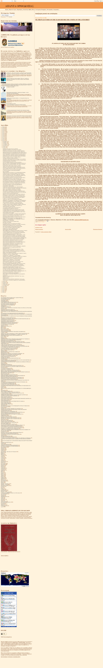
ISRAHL (2, 473)
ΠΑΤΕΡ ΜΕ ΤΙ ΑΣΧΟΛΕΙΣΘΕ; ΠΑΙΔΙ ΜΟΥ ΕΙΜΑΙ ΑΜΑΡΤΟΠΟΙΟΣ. (14, 167)
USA (2, 500)
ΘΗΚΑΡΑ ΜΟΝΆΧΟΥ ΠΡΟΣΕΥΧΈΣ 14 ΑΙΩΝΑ (9, 351)
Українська (3, 504)
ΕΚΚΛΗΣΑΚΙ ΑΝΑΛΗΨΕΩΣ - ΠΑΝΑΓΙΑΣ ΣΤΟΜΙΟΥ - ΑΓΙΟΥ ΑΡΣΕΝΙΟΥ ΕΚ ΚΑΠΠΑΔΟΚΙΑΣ (18, 93)
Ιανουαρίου (5, 285)
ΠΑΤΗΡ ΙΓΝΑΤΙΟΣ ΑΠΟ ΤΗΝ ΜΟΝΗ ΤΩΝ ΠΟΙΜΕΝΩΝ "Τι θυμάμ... (14, 235)
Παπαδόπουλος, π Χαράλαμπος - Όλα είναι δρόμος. (11, 255)
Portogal (2, 489)
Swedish (2, 495)
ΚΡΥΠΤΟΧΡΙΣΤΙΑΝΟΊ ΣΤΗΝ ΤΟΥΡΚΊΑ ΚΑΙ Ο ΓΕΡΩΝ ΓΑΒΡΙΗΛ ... (14, 197)
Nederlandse (3, 480)
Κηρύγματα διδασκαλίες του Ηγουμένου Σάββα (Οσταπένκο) (12, 366)
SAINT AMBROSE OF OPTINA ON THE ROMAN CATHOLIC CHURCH (15, 230)
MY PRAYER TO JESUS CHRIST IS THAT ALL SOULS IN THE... (14, 195)
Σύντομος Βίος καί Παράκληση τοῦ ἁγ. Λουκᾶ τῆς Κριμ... (12, 225)
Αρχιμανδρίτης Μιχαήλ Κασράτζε (7, 321)
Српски (2, 503)
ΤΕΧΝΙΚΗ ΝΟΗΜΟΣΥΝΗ (5, 436)
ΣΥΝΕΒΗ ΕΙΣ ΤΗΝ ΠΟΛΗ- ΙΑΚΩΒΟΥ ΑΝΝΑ (10, 254)
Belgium (2, 452)
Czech (2, 459)
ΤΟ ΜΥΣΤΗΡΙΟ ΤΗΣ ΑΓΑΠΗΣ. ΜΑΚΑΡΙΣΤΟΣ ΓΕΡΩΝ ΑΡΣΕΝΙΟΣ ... (14, 280)
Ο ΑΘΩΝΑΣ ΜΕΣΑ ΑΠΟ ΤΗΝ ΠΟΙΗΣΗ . (9, 161)
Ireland (2, 472)
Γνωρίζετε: (3, 332)
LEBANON (3, 478)
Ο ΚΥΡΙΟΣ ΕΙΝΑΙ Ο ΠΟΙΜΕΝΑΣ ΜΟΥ (8, 382)
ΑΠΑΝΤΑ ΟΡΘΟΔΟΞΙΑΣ (19, 6)
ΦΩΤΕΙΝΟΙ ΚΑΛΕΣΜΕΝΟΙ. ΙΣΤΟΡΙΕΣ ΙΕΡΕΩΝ (9, 446)
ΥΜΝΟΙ (2, 443)
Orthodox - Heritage (41, 221)
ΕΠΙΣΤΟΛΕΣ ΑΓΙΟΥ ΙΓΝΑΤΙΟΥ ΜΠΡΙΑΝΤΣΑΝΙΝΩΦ (10, 339)
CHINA (2, 457)
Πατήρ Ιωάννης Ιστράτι (5, 399)
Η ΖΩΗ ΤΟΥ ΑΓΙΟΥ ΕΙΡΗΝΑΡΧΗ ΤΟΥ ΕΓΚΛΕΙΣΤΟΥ (10, 344)
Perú (2, 487)
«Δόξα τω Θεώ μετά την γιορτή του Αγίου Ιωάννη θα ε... (12, 166)
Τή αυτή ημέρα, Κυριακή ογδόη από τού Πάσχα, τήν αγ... (12, 266)
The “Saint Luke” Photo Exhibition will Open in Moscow (12, 269)
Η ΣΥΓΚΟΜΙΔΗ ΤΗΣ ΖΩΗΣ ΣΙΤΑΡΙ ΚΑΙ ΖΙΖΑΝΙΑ (9, 347)
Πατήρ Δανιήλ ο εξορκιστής (6, 397)
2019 (3, 134)
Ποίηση (2, 407)
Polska (2, 488)
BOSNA (2, 453)
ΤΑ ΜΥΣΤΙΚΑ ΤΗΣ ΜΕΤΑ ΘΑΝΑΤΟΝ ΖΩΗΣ (8, 433)
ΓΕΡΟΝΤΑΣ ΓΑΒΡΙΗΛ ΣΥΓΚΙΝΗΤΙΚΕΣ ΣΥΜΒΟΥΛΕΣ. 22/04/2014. (14, 174)
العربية (2, 506)
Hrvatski (2, 469)
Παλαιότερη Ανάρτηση (97, 229)
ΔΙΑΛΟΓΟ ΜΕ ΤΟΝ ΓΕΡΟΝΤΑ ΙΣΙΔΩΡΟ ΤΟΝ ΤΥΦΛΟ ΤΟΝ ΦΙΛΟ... (14, 164)
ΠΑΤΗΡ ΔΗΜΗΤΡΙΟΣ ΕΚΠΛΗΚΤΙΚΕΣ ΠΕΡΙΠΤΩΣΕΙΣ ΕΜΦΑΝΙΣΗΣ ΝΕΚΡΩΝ (15, 398)
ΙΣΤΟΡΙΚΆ (3, 359)
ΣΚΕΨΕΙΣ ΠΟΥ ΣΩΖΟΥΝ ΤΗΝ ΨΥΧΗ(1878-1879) (10, 417)
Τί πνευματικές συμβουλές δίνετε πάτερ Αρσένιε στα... (12, 207)
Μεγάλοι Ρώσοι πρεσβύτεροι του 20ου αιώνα (9, 370)
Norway (2, 482)
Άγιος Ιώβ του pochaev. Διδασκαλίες (8, 304)
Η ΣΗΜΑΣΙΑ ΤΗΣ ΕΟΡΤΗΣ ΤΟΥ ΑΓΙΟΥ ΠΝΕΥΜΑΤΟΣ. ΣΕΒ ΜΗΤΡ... (14, 246)
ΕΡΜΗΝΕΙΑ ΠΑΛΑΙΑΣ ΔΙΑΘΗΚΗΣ (7, 340)
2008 (3, 292)
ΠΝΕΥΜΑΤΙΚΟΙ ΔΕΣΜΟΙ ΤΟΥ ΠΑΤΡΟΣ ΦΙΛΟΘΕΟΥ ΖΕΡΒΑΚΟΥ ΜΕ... (15, 237)
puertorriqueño (4, 490)
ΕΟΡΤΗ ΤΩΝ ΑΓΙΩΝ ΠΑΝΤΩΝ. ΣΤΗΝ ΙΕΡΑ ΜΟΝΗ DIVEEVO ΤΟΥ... (14, 175)
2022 (3, 131)
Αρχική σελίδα (68, 229)
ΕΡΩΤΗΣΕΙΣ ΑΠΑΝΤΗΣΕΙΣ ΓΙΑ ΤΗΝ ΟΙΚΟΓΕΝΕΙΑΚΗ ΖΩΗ (12, 341)
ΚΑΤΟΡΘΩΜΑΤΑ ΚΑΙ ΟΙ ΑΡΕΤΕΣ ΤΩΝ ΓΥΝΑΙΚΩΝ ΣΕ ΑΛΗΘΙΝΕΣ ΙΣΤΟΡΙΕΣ (15, 361)
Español (2, 465)
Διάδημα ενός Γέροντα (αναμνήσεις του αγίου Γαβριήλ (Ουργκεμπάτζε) (14, 333)
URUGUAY (3, 499)
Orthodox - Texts (4, 484)
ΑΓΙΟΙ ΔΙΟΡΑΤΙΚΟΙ (4, 301)
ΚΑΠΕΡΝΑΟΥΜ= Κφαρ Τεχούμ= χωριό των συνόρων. (12, 165)
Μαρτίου (4, 283)
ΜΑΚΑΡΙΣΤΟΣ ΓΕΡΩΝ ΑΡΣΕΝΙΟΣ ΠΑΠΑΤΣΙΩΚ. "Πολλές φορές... (14, 279)
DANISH (2, 460)
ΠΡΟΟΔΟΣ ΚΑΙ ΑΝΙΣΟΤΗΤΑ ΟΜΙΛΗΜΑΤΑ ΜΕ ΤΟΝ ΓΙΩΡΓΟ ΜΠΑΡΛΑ (15, 152)
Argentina (3, 448)
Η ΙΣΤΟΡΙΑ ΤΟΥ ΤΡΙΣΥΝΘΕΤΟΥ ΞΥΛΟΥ (8, 103)
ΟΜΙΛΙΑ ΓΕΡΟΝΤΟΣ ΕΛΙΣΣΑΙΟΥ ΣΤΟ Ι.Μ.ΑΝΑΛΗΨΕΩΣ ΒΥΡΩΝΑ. (14, 172)
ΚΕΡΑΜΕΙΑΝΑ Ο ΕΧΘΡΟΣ (6, 364)
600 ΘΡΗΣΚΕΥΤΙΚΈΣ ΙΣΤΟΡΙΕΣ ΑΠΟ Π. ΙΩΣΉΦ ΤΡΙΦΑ (11, 297)
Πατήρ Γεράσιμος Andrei (5, 396)
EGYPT (2, 462)
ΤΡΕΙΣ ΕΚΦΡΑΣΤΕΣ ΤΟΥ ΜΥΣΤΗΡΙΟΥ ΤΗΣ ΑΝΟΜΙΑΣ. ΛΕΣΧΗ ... (14, 179)
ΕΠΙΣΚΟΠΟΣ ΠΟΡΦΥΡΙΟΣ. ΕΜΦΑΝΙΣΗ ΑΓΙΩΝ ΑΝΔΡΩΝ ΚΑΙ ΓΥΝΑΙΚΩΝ (14, 338)
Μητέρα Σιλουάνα (4, 373)
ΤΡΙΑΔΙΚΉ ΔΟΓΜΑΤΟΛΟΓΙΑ (6, 442)
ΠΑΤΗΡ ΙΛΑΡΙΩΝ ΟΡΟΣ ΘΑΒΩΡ (8, 212)
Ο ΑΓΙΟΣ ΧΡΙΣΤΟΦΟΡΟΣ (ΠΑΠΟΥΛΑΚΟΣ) (9, 379)
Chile (2, 456)
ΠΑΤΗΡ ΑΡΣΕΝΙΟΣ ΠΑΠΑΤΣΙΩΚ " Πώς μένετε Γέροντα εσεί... (13, 261)
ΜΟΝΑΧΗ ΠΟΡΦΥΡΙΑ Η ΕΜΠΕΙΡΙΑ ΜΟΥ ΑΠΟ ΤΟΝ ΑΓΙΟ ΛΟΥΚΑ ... (14, 263)
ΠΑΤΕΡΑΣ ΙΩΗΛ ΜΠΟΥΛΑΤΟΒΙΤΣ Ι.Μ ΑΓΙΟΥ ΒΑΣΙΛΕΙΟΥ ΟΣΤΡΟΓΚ (13, 394)
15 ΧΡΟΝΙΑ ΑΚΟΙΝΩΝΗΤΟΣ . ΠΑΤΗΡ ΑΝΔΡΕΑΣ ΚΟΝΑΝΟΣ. (13, 264)
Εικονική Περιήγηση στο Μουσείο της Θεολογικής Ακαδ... (12, 176)
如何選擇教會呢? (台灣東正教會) (8, 220)
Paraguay (3, 486)
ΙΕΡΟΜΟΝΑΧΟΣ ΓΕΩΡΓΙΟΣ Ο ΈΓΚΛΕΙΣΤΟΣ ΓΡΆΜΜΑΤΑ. (11, 353)
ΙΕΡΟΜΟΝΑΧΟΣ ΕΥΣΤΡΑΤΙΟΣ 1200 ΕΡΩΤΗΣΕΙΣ (10, 354)
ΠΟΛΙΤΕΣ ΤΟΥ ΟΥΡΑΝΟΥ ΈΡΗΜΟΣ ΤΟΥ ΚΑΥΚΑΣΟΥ (11, 408)
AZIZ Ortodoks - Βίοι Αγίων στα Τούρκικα (8, 451)
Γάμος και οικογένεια (5, 330)
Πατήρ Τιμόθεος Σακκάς (5, 403)
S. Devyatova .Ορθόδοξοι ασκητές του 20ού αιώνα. (10, 492)
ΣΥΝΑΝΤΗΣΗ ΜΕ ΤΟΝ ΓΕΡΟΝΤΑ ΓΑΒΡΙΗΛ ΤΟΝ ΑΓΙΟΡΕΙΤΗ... (13, 173)
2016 (3, 138)
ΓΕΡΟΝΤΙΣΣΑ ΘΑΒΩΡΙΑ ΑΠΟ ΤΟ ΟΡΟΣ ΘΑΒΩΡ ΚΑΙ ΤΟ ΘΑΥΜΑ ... (14, 201)
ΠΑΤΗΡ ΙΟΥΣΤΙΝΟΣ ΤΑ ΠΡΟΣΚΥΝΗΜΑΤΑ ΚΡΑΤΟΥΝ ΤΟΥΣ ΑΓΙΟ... (14, 251)
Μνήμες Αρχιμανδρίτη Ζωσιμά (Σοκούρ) (8, 374)
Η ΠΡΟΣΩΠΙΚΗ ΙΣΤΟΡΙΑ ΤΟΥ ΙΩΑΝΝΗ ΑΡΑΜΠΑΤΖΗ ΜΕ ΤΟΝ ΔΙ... (14, 211)
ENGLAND (3, 464)
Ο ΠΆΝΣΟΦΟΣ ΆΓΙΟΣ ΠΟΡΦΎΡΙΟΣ (7, 383)
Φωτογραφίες (3, 447)
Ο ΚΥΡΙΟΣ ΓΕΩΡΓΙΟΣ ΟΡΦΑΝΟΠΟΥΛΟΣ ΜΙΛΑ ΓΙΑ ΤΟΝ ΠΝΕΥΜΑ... (14, 192)
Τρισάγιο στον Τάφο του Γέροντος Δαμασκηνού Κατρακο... (12, 199)
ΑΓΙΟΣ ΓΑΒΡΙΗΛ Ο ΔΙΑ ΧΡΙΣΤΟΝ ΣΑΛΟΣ (8, 302)
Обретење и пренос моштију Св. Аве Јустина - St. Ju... (12, 215)
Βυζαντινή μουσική (4, 329)
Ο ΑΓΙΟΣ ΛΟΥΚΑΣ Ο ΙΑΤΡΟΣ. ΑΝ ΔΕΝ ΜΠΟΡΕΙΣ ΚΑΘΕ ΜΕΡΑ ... (14, 238)
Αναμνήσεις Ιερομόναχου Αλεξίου (7, 309)
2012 (3, 287)
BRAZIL (2, 454)
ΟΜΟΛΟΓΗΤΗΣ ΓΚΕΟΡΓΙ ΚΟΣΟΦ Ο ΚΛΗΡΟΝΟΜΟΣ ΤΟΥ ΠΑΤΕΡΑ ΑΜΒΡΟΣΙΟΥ (16, 388)
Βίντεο (2, 327)
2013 (3, 286)
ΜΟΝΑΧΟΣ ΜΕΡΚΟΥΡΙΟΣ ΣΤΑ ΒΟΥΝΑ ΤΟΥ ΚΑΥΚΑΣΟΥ (11, 377)
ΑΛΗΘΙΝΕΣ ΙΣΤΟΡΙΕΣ (5, 306)
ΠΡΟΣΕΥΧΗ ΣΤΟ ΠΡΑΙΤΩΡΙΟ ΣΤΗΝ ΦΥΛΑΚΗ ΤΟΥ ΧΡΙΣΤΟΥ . (13, 214)
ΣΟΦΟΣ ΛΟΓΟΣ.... (6, 278)
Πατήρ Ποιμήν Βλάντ (5, 402)
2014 (3, 140)
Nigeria (2, 481)
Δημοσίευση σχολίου (38, 227)
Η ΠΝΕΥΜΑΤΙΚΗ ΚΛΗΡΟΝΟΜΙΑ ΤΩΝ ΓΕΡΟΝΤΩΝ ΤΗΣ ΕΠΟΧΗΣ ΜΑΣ (14, 346)
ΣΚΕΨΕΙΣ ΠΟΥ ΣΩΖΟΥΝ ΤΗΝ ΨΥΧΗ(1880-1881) (10, 418)
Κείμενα (2, 362)
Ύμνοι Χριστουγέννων (5, 444)
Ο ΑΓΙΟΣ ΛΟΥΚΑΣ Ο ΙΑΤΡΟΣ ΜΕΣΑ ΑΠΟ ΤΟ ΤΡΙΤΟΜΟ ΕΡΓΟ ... (14, 265)
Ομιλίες (2, 387)
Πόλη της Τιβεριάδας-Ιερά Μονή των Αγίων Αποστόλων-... (12, 162)
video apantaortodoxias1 (5, 502)
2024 (3, 129)
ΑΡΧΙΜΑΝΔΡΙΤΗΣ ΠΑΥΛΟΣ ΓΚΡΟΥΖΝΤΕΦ (9, 322)
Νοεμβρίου (5, 142)
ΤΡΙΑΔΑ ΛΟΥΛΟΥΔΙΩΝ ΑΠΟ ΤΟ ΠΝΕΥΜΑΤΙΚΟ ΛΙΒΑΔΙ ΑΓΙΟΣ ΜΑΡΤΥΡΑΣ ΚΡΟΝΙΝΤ (16, 440)
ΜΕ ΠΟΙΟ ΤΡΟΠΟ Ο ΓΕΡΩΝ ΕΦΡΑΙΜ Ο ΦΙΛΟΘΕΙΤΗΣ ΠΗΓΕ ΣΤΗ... (14, 163)
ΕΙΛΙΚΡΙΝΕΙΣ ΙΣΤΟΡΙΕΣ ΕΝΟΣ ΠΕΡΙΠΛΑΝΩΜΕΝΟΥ (10, 335)
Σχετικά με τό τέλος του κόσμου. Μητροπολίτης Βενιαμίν (11, 432)
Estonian (2, 466)
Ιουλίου (4, 146)
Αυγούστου (5, 145)
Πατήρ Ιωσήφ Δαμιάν (5, 400)
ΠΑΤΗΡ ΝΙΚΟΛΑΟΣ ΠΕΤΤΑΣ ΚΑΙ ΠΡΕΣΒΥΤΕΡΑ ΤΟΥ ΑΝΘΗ (12, 401)
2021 (3, 132)
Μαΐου (4, 281)
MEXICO (2, 479)
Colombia (3, 458)
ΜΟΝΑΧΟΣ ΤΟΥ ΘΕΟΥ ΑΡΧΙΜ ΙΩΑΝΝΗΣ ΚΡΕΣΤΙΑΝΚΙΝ (11, 378)
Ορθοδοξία (3, 390)
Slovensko (3, 494)
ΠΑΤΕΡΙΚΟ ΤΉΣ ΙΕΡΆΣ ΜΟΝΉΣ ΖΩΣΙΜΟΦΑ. (9, 395)
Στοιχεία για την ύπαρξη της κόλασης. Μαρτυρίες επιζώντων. (12, 425)
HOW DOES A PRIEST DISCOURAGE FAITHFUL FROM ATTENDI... (14, 160)
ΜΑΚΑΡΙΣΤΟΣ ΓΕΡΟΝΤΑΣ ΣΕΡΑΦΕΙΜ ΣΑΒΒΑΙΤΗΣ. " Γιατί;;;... (13, 249)
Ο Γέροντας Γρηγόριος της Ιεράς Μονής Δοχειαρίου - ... (12, 170)
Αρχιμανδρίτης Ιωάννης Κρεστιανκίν (7, 320)
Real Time (8, 626)
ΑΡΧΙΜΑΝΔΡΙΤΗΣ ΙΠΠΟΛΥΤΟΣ (7, 319)
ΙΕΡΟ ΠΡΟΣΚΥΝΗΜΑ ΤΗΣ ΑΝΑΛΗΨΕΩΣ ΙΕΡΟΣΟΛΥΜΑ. (12, 226)
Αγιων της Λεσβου (6, 171)
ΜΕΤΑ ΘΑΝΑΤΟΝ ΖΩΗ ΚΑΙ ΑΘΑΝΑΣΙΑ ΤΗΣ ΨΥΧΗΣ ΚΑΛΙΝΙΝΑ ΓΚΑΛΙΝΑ (14, 371)
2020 (3, 133)
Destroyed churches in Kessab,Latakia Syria (10, 193)
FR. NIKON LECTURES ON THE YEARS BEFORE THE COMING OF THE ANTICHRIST (62, 20)
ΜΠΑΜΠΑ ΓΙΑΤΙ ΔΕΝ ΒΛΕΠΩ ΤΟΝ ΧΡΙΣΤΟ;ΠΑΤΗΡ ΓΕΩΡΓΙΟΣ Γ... (14, 150)
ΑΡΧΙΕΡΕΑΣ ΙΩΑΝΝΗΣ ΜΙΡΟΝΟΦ (7, 317)
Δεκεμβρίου (5, 141)
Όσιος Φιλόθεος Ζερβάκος (6, 391)
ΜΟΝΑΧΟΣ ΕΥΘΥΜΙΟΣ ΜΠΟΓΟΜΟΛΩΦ (8, 376)
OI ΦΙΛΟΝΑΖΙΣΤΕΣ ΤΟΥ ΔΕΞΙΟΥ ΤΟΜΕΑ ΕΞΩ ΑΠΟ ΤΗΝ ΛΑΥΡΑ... (14, 182)
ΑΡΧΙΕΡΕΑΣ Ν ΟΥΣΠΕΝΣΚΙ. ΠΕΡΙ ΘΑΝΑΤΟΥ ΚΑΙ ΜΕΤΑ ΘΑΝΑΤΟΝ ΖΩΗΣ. (15, 318)
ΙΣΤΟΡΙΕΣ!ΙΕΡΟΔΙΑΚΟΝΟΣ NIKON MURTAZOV (10, 358)
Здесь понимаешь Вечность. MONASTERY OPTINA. (12, 258)
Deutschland (3, 461)
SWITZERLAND (4, 496)
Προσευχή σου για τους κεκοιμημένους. (8, 411)
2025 (3, 128)
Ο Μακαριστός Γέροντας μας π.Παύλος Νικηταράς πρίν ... (12, 178)
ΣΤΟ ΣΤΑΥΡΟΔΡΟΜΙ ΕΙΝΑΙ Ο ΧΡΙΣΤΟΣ (8, 424)
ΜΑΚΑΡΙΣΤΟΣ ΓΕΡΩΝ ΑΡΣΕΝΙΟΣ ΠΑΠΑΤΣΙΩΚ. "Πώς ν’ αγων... (14, 276)
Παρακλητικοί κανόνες (5, 393)
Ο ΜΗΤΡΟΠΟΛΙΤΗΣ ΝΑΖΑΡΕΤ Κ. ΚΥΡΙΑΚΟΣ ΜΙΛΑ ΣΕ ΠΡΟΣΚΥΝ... (14, 213)
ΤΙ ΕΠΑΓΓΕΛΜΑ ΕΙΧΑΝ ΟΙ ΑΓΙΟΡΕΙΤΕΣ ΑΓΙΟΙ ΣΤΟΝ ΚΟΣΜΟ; (13, 231)
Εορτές (2, 337)
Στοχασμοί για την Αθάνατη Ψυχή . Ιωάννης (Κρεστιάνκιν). (11, 427)
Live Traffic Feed (8, 593)
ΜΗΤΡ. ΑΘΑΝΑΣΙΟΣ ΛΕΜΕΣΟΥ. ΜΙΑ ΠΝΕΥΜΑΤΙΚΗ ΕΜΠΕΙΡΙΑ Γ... (14, 181)
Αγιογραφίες (3, 300)
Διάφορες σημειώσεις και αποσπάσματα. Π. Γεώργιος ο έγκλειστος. (13, 334)
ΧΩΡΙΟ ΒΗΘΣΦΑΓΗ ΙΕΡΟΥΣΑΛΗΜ (9, 206)
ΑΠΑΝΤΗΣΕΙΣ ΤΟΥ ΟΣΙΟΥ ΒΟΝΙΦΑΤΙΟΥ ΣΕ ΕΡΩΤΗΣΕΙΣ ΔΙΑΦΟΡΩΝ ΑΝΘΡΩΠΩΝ (16, 311)
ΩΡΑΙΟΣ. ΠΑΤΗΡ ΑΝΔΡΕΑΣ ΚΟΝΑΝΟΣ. (9, 252)
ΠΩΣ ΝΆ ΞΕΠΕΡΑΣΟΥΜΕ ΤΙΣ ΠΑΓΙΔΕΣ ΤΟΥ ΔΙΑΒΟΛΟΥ (11, 414)
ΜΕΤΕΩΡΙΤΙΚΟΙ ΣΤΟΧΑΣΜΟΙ (6, 372)
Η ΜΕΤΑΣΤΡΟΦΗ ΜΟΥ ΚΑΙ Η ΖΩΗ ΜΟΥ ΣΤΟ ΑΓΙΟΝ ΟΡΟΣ (12, 345)
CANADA (2, 455)
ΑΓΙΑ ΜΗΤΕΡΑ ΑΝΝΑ (5, 299)
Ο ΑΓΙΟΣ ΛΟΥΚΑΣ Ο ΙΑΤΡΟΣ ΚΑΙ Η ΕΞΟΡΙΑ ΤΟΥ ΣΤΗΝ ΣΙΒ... (13, 250)
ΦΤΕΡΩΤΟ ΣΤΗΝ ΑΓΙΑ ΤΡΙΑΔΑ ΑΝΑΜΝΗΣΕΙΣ (9, 445)
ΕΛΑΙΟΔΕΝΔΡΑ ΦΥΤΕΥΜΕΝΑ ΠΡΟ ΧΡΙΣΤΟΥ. (10, 208)
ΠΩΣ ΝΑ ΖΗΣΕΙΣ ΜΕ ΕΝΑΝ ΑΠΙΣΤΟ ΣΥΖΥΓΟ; (9, 413)
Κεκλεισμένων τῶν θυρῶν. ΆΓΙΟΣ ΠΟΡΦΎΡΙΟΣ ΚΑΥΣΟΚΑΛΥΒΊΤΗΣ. (19, 115)
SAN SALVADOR (4, 493)
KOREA (2, 477)
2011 (3, 288)
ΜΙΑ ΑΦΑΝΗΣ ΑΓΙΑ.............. (7, 248)
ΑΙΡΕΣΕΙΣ (3, 305)
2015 (3, 139)
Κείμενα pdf (3, 363)
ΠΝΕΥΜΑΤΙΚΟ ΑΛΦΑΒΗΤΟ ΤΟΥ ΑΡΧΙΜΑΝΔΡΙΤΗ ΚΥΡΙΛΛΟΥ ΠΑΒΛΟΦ (14, 405)
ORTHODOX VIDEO (5, 485)
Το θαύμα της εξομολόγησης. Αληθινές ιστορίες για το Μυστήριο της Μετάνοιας (15, 437)
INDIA (2, 470)
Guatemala (3, 468)
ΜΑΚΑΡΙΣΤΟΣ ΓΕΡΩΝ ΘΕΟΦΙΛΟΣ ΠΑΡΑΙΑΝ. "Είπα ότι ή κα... (13, 267)
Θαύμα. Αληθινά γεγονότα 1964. (7, 349)
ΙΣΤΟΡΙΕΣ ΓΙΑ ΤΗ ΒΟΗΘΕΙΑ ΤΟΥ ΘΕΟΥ (8, 355)
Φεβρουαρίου (5, 284)
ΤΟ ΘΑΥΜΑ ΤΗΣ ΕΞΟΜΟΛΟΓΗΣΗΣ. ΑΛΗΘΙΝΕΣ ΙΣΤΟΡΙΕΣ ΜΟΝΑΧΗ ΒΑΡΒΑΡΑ (16, 438)
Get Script (4, 626)
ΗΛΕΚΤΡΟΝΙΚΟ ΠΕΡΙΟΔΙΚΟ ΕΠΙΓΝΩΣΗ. (10, 229)
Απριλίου (4, 282)
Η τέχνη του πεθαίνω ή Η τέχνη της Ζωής (8, 348)
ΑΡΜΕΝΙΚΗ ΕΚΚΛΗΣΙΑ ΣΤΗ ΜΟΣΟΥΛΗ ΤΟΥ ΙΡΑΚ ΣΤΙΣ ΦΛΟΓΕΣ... (14, 224)
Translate (10, 16)
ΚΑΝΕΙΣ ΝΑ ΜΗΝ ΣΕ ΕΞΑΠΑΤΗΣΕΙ (7, 360)
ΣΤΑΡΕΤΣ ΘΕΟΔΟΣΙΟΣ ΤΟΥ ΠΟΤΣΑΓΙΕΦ (8, 422)
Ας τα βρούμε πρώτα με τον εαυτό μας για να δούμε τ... (12, 223)
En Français (3, 463)
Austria (2, 450)
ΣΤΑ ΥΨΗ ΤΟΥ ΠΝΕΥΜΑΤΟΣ (6, 420)
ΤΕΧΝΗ (2, 435)
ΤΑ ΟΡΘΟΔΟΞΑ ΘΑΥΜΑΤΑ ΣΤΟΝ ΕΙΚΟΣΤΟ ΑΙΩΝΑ (10, 434)
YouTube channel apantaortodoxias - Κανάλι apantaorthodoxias (16, 22)
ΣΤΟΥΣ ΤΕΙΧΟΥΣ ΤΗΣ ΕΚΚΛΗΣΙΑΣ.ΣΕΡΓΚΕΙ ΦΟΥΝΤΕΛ (11, 426)
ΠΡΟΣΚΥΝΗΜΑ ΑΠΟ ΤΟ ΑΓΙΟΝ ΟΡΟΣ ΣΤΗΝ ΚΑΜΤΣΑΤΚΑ (12, 412)
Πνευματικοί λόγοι (4, 406)
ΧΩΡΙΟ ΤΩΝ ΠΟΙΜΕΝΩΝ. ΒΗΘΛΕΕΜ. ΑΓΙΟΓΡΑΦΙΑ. (12, 189)
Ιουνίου (4, 147)
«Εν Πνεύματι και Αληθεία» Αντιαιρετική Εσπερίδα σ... (12, 227)
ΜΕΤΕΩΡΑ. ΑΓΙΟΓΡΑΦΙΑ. (7, 222)
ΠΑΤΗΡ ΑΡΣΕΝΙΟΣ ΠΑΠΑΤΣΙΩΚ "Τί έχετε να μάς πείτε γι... (13, 257)
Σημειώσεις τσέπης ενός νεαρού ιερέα (8, 416)
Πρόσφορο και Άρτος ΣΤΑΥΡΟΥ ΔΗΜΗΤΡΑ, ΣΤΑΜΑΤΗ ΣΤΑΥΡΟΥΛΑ (14, 204)
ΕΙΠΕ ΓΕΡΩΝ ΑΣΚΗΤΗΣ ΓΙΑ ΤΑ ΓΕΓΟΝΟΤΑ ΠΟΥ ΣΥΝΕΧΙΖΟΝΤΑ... (14, 236)
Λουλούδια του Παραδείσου (6, 369)
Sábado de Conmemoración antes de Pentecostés (11, 260)
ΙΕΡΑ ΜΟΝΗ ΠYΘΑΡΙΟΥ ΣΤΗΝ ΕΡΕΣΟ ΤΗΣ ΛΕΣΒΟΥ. (12, 149)
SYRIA (2, 497)
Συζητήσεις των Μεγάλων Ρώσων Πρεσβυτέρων (10, 428)
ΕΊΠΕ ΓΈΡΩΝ (3, 336)
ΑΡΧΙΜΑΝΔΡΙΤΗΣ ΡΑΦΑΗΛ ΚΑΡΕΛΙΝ (8, 323)
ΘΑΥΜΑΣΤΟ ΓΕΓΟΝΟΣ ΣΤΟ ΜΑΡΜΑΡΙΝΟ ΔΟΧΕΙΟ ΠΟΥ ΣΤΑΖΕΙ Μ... (15, 256)
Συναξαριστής (3, 431)
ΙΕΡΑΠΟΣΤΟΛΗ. (4, 352)
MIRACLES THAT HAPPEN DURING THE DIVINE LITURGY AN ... (14, 194)
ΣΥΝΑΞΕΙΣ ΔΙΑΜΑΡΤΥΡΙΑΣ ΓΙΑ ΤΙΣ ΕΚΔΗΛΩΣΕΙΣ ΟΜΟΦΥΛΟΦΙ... (14, 232)
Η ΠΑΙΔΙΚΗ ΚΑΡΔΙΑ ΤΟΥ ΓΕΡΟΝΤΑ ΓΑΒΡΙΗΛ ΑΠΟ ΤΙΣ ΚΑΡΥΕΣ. (14, 210)
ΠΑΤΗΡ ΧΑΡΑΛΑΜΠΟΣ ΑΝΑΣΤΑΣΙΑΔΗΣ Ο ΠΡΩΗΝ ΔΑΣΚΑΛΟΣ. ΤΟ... (15, 270)
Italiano (2, 474)
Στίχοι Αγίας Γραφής (4, 423)
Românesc (3, 491)
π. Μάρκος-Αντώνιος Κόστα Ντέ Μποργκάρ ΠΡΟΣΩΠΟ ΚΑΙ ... (13, 203)
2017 (3, 137)
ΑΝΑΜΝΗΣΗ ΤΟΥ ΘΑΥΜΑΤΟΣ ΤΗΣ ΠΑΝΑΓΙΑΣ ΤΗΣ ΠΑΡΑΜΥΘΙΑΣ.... (15, 200)
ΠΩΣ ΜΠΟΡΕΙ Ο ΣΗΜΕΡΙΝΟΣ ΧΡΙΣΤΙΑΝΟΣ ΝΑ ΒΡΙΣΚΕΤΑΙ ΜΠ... (14, 191)
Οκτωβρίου (5, 143)
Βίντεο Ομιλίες (3, 328)
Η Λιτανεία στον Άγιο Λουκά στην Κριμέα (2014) (11, 221)
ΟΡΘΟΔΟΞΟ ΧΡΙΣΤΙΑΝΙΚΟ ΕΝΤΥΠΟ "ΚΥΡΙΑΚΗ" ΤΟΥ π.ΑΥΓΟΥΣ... (14, 159)
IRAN (2, 471)
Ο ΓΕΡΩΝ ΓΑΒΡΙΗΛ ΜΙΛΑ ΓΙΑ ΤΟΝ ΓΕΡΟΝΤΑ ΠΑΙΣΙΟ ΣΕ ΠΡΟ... (14, 209)
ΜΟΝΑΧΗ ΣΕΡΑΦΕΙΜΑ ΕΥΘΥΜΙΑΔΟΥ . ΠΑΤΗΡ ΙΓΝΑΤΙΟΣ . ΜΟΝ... (14, 234)
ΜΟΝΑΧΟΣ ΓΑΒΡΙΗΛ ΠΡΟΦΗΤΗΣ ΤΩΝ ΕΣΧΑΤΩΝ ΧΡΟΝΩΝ (12, 375)
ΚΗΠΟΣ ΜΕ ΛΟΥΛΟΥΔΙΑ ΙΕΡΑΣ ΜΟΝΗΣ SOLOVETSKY (11, 365)
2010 (3, 289)
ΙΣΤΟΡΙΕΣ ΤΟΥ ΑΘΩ (4, 357)
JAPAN (2, 475)
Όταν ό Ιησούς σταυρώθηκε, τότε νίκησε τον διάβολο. (12, 262)
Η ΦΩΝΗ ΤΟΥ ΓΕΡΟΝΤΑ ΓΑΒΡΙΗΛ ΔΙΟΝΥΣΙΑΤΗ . (11, 198)
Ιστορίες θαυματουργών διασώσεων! (8, 356)
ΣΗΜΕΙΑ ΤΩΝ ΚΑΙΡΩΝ (5, 415)
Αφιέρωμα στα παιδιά (5, 326)
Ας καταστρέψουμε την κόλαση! (7, 324)
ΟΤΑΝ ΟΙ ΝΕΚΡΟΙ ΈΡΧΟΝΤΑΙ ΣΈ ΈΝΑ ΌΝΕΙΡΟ (10, 392)
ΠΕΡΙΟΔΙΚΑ (3, 404)
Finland (2, 467)
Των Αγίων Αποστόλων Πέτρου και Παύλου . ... (11, 158)
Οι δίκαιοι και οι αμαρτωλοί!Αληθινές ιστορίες (9, 384)
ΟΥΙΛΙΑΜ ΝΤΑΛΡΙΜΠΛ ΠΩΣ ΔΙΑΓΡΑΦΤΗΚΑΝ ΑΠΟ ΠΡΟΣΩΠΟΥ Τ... (14, 268)
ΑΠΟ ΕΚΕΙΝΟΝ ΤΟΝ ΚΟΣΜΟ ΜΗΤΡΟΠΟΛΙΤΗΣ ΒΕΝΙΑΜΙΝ (12, 313)
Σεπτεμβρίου (5, 144)
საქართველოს (4, 505)
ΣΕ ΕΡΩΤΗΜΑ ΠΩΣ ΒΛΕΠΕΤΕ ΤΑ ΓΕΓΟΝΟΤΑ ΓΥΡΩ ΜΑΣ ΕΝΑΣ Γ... (14, 177)
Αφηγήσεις (3, 325)
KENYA (2, 476)
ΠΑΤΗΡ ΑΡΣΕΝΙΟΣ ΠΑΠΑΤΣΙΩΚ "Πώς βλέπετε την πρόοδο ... (13, 239)
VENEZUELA (3, 501)
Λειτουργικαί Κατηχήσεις (5, 368)
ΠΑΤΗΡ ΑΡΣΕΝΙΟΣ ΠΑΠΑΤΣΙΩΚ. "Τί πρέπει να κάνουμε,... (13, 202)
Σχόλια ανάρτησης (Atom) (46, 231)
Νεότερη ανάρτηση (39, 229)
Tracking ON (13, 626)
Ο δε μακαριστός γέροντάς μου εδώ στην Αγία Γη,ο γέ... (12, 233)
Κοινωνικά (3, 367)
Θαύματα (2, 350)
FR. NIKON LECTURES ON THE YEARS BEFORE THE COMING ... (14, 180)
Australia (2, 449)
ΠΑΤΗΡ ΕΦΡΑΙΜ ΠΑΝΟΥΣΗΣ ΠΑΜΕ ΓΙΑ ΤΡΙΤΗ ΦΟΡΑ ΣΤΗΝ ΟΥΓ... (14, 168)
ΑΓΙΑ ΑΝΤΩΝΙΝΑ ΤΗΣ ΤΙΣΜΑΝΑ (7, 298)
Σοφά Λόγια (3, 419)
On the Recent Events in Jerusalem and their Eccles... (12, 247)
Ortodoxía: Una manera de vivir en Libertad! (10, 148)
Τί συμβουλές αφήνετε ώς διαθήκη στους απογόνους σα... (12, 205)
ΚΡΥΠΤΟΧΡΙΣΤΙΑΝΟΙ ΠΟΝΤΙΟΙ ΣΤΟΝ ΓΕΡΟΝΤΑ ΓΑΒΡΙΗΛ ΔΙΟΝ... (14, 196)
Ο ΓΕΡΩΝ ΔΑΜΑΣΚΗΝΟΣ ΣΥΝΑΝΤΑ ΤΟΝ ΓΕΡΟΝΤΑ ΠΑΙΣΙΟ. (18, 110)
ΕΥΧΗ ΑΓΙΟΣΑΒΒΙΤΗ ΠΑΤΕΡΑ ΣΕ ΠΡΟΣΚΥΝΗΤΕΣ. (16, 104)
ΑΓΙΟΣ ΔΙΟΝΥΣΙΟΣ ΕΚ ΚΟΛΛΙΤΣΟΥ (7, 303)
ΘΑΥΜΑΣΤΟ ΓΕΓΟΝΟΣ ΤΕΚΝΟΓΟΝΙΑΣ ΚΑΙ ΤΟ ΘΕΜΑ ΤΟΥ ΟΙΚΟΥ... (15, 253)
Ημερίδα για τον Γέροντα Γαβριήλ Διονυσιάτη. (10, 228)
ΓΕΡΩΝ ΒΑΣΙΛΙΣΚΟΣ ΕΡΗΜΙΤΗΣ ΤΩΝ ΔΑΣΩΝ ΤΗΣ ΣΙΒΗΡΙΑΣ (12, 331)
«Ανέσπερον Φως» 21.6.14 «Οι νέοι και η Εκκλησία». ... (12, 169)
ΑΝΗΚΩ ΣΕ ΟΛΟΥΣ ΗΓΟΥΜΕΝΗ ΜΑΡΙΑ (8, 310)
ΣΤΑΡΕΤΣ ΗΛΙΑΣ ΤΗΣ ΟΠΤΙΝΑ (6, 421)
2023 (3, 130)
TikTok (2, 498)
